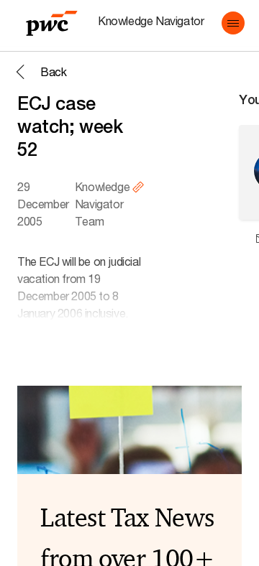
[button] (233, 22)
